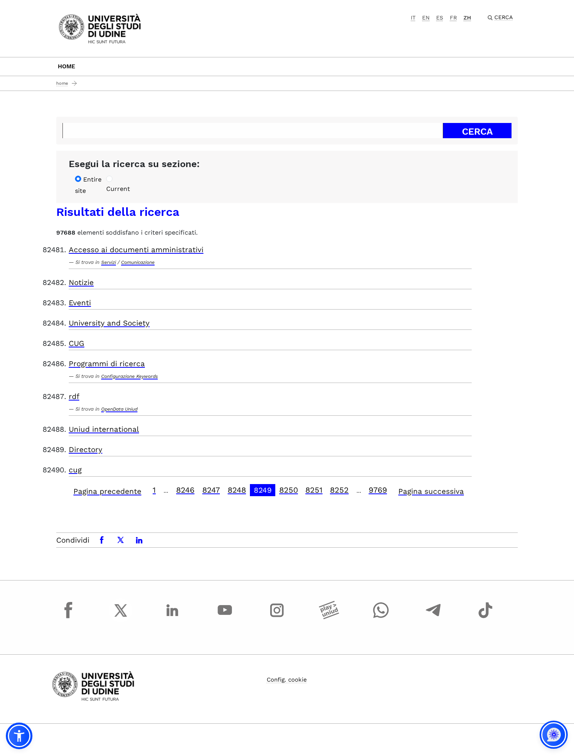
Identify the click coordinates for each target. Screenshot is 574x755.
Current (118, 188)
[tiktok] (485, 617)
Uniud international (104, 429)
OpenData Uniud (119, 409)
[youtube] (225, 617)
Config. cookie (287, 679)
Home (66, 66)
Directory (85, 449)
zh (467, 17)
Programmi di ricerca (107, 363)
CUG (76, 343)
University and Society (109, 323)
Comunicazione (138, 262)
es (439, 17)
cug (75, 469)
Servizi (108, 262)
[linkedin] (172, 617)
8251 (314, 490)
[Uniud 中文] (99, 27)
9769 (378, 490)
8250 (288, 490)
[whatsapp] (381, 617)
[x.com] (121, 617)
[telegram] (433, 617)
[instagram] (277, 617)
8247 (211, 490)
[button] (19, 736)
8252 (339, 490)
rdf (74, 396)
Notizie (81, 282)
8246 (185, 490)
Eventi (80, 302)
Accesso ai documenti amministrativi (136, 249)
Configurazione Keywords (129, 376)
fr (453, 17)
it (413, 17)
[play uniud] (329, 617)
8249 (263, 490)
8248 (237, 490)
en (426, 17)
